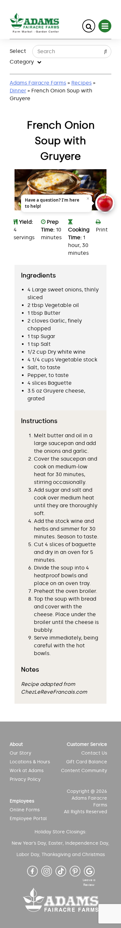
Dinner (18, 91)
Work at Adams (27, 770)
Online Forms (25, 810)
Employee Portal (28, 818)
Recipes (81, 83)
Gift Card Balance (86, 762)
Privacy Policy (25, 779)
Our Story (20, 753)
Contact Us (94, 753)
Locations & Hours (30, 762)
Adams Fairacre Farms (38, 83)
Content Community (84, 770)
